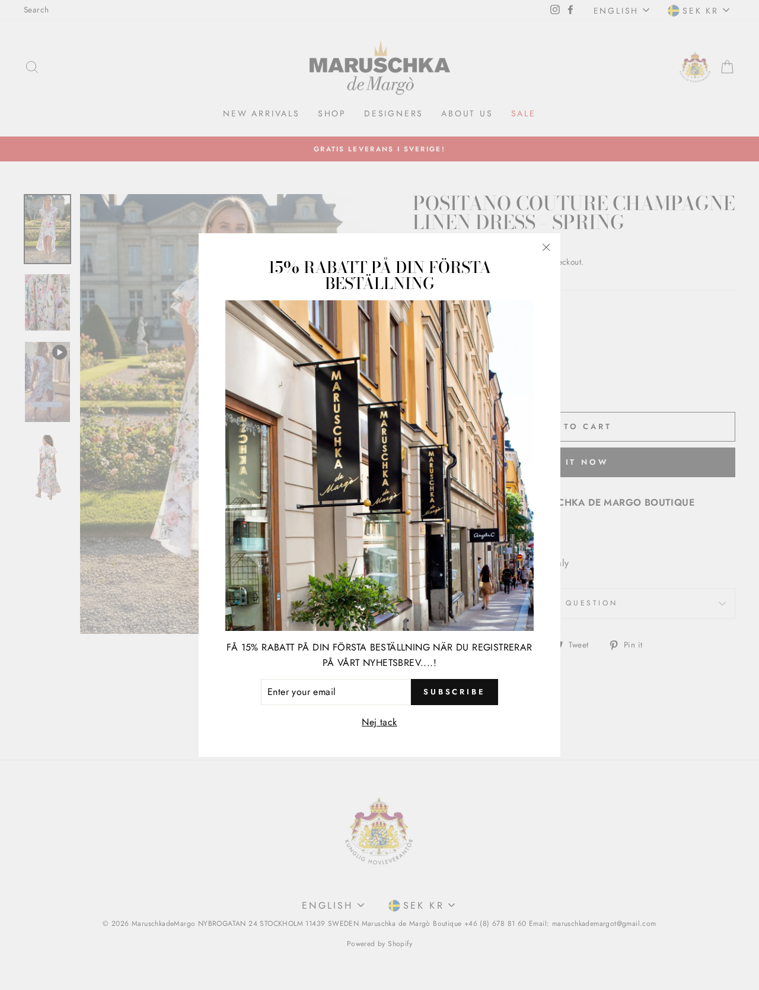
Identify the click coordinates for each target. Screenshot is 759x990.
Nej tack (379, 722)
